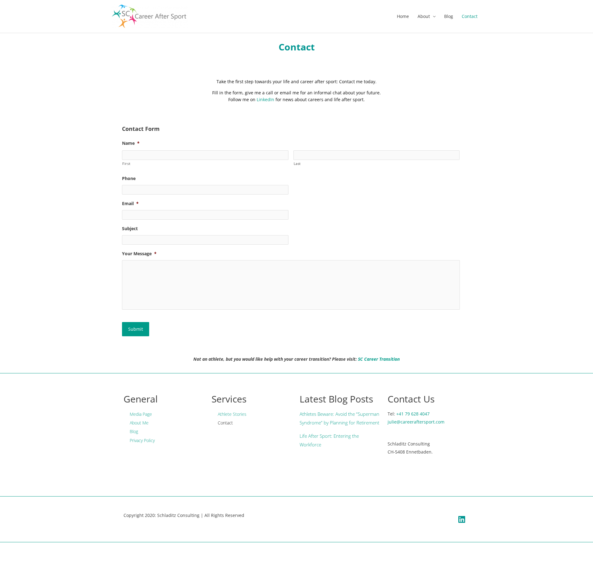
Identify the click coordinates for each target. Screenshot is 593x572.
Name (131, 143)
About (424, 16)
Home (403, 16)
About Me (139, 423)
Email (130, 203)
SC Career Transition (379, 359)
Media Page (141, 414)
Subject (130, 228)
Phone (129, 178)
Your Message (139, 253)
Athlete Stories (232, 414)
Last (297, 163)
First (126, 163)
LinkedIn (265, 99)
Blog (448, 16)
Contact (469, 16)
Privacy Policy (142, 440)
